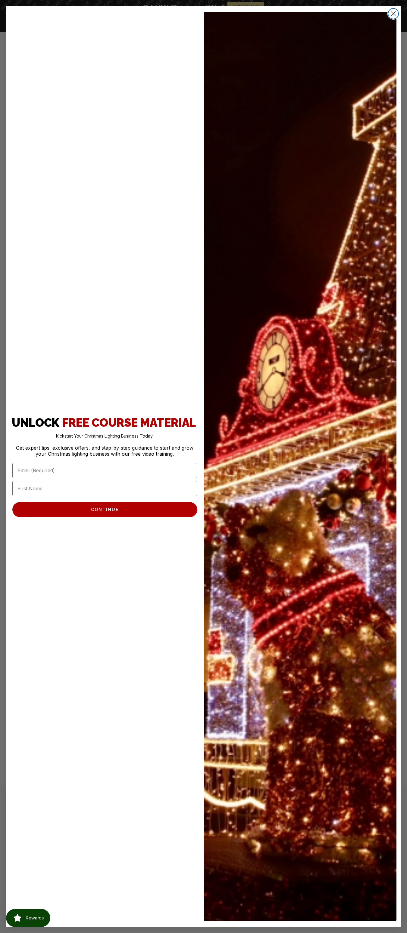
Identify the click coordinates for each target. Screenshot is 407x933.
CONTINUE (105, 509)
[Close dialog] (393, 13)
